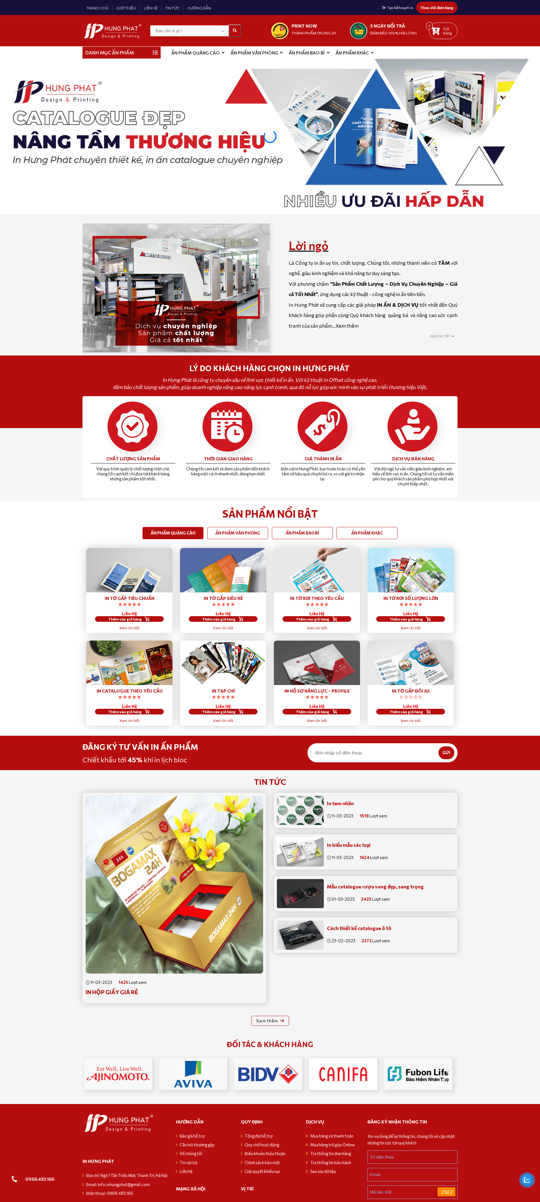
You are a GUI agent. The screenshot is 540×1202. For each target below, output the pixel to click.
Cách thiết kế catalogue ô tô (359, 928)
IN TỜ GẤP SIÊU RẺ (223, 598)
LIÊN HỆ (151, 8)
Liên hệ (186, 1175)
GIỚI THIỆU (126, 8)
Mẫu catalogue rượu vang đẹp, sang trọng (375, 886)
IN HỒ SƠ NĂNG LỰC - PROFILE (317, 690)
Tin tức (270, 781)
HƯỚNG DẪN (199, 8)
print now (304, 25)
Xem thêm (347, 326)
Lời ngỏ (308, 245)
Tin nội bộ (189, 1166)
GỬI (446, 752)
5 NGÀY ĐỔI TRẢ (387, 25)
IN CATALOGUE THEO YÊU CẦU (129, 690)
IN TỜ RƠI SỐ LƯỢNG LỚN (410, 598)
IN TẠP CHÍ (223, 690)
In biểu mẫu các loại (348, 845)
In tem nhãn (340, 803)
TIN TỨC (172, 8)
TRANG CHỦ (97, 8)
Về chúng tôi (191, 1157)
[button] (532, 136)
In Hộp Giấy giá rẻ (112, 992)
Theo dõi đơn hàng (436, 7)
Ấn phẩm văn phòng (254, 52)
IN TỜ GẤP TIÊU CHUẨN (129, 598)
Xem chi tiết (129, 628)
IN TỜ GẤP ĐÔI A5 (411, 690)
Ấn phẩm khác (352, 52)
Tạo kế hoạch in (400, 7)
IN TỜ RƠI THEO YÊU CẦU (317, 598)
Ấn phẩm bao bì (307, 52)
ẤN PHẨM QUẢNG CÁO (195, 52)
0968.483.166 (39, 1179)
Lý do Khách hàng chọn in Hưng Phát (270, 368)
